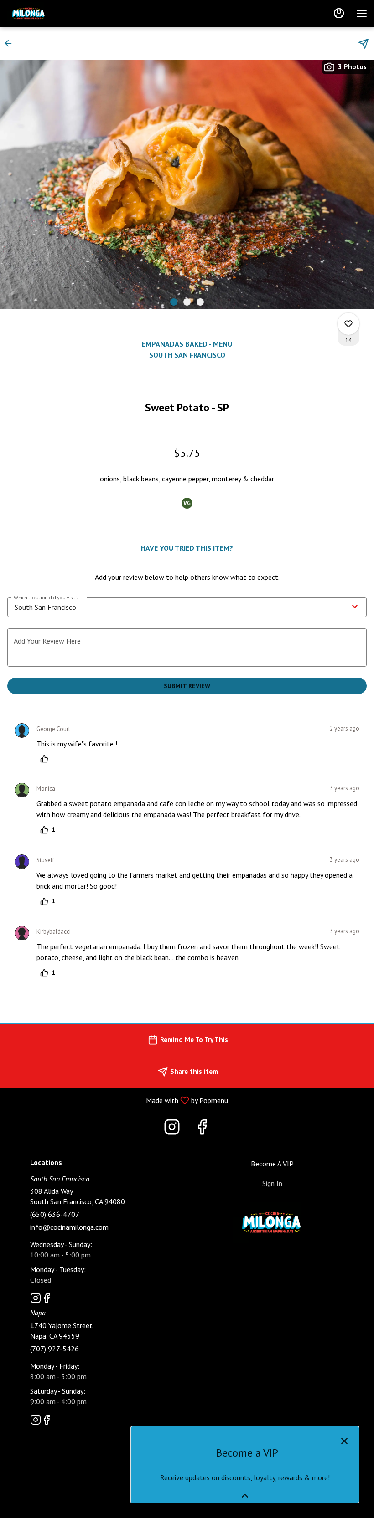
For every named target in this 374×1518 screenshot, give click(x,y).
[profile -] (338, 13)
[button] (11, 43)
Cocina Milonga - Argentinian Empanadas (272, 1222)
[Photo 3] (200, 302)
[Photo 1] (173, 302)
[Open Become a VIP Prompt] (244, 1495)
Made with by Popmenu (117, 1100)
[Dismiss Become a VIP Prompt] (344, 1441)
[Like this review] (46, 759)
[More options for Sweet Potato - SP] (348, 324)
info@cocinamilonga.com (69, 1227)
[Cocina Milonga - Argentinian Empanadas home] (48, 13)
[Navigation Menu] (362, 13)
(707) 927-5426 (54, 1348)
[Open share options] (363, 44)
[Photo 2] (187, 302)
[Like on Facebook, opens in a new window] (202, 1128)
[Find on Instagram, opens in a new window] (172, 1128)
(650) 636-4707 (54, 1214)
